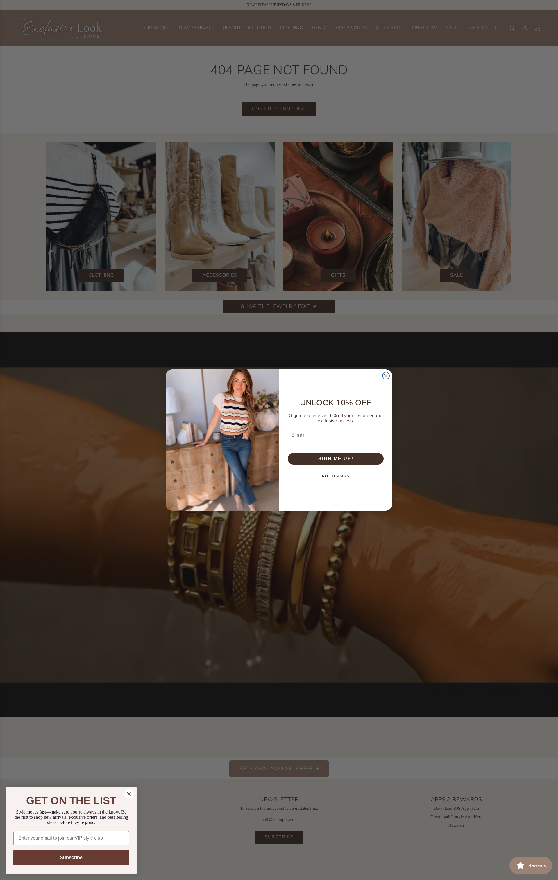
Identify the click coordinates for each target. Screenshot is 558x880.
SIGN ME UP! (335, 458)
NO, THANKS (336, 476)
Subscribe (71, 857)
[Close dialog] (385, 375)
